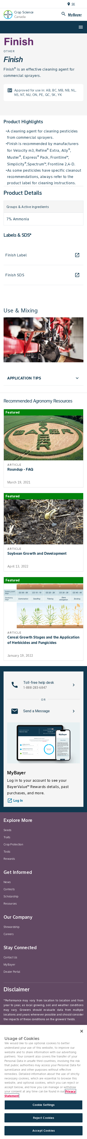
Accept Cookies (43, 1131)
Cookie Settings (44, 1105)
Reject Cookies (43, 1118)
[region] (43, 1082)
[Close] (82, 1031)
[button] (43, 378)
